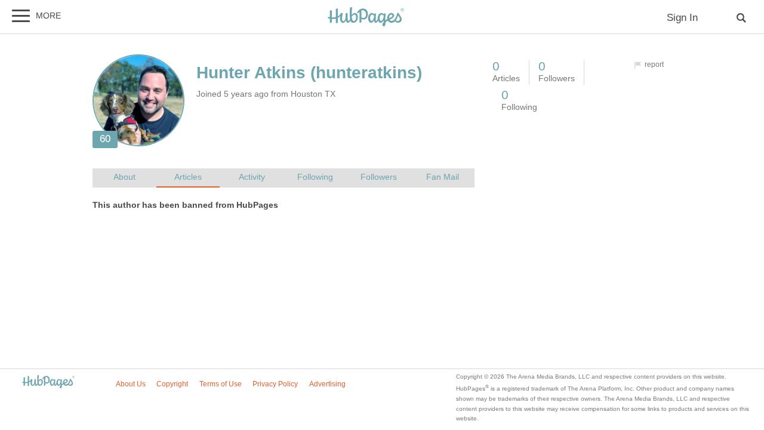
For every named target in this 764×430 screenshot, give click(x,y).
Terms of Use (220, 384)
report (654, 64)
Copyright (172, 384)
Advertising (327, 384)
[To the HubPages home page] (48, 382)
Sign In (682, 17)
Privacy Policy (275, 384)
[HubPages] (366, 17)
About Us (131, 384)
